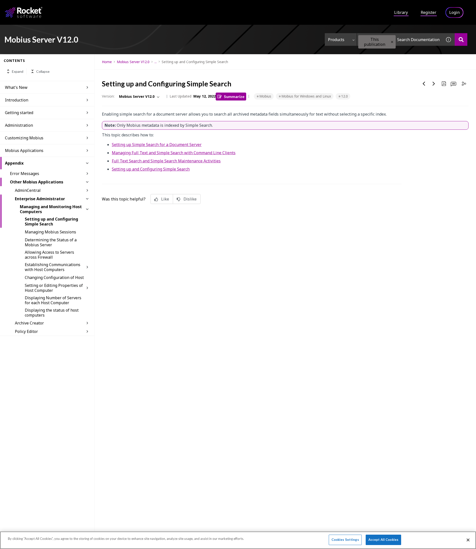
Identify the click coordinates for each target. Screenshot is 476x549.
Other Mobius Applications (36, 182)
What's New (16, 87)
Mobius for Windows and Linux (306, 96)
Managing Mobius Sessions (50, 232)
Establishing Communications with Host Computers (52, 267)
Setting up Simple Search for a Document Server (157, 144)
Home (107, 62)
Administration (19, 125)
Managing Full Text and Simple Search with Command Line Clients (174, 152)
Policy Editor (26, 331)
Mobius (265, 96)
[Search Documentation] (461, 39)
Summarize (234, 96)
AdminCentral (28, 190)
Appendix (14, 163)
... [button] (155, 62)
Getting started (19, 112)
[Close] (468, 539)
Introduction (16, 100)
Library (401, 12)
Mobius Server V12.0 (133, 62)
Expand (17, 71)
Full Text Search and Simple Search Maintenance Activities (166, 161)
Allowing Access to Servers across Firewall (49, 255)
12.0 (344, 96)
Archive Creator (29, 323)
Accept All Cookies (383, 540)
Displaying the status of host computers (52, 313)
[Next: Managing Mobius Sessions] (434, 84)
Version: (108, 96)
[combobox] (399, 39)
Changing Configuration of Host (54, 277)
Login (454, 12)
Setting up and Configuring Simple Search (51, 221)
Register (428, 12)
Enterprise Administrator (40, 198)
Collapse (43, 71)
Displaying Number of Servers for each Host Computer (53, 300)
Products (336, 39)
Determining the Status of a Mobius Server (51, 242)
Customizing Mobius (24, 138)
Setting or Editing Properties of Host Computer (54, 288)
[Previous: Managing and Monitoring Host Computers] (424, 84)
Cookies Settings (345, 540)
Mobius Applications (24, 150)
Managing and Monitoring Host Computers (51, 209)
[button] (392, 42)
